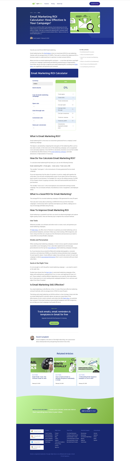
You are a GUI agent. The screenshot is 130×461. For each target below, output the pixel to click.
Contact (56, 445)
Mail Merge (47, 442)
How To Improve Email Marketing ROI (89, 64)
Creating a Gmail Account (72, 435)
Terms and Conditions (60, 442)
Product (47, 430)
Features (46, 3)
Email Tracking (48, 433)
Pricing (53, 3)
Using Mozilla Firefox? (36, 436)
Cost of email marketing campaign (40, 95)
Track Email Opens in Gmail (73, 438)
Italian (95, 438)
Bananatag (83, 435)
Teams (56, 438)
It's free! (89, 411)
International (97, 430)
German (95, 433)
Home (31, 12)
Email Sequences (49, 440)
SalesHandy (83, 442)
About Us (57, 447)
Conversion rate (37, 117)
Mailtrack (83, 440)
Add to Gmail (54, 323)
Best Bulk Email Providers (72, 442)
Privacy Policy (58, 443)
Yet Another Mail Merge (86, 436)
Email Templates (49, 438)
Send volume (36, 87)
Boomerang (83, 433)
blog (35, 12)
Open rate (35, 103)
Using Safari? (37, 442)
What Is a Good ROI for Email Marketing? (90, 61)
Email (39, 12)
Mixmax (82, 438)
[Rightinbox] (37, 3)
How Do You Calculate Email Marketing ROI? (89, 58)
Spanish (95, 440)
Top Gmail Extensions (71, 433)
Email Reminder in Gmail (72, 436)
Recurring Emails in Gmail (72, 440)
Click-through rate (38, 110)
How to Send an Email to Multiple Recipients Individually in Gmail (65, 378)
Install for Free (94, 3)
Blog (33, 374)
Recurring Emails (49, 436)
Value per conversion (39, 125)
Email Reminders (49, 435)
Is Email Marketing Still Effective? (88, 66)
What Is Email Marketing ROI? (87, 54)
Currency (35, 80)
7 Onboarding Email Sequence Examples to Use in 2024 (87, 377)
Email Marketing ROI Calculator (87, 52)
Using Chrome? (37, 431)
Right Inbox (58, 430)
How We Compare (85, 430)
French (95, 436)
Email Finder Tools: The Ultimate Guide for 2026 (39, 377)
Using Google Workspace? (35, 447)
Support (56, 440)
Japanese (96, 435)
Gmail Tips (59, 3)
